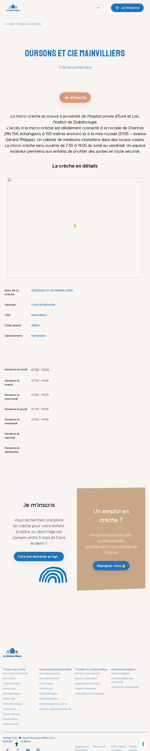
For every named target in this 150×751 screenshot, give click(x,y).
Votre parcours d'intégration (90, 693)
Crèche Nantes (10, 724)
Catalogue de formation (87, 683)
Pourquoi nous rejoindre (87, 673)
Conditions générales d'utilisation (122, 680)
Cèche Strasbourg (12, 703)
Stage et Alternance (85, 688)
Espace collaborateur (86, 678)
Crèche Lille (9, 698)
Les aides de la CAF (49, 678)
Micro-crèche (46, 683)
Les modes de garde (49, 673)
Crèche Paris (9, 678)
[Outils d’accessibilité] (16, 744)
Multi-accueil (46, 688)
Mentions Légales (120, 673)
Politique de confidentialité (125, 686)
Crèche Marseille (11, 683)
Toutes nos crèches (28, 24)
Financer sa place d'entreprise (55, 708)
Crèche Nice (9, 708)
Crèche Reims (10, 718)
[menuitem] (98, 7)
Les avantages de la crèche (53, 703)
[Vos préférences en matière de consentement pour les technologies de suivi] (143, 744)
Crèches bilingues (48, 693)
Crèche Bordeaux (12, 693)
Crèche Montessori (48, 698)
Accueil (9, 24)
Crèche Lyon (9, 688)
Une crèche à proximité (15, 673)
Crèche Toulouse (11, 713)
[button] (75, 226)
